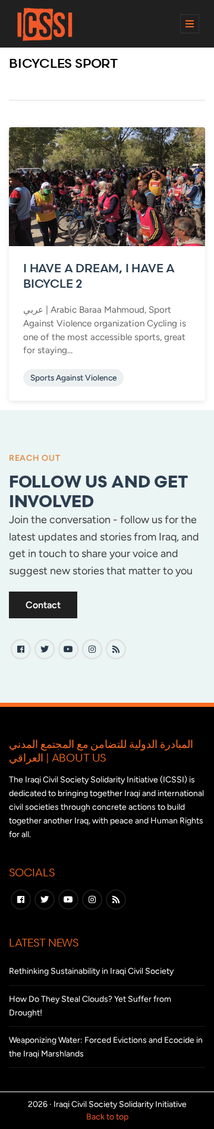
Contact (43, 605)
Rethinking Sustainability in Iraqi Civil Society (91, 971)
